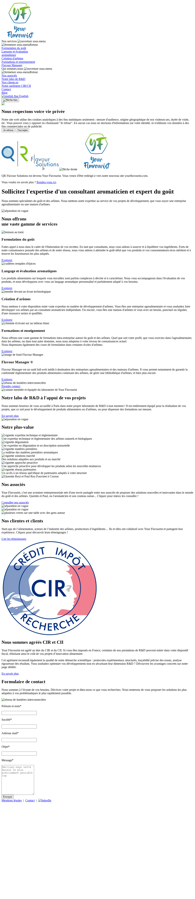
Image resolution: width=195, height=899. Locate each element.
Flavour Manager (12, 65)
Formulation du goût (14, 48)
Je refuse (8, 130)
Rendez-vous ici (46, 182)
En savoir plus (10, 415)
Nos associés (9, 75)
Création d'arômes (12, 58)
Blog (4, 92)
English (23, 96)
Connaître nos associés (15, 502)
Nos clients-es (10, 82)
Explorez (7, 260)
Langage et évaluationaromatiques (15, 53)
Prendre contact (11, 386)
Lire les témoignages (14, 538)
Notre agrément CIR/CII (16, 85)
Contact (6, 89)
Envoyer (7, 796)
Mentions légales (12, 800)
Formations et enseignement (18, 61)
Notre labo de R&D (13, 79)
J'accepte (22, 130)
